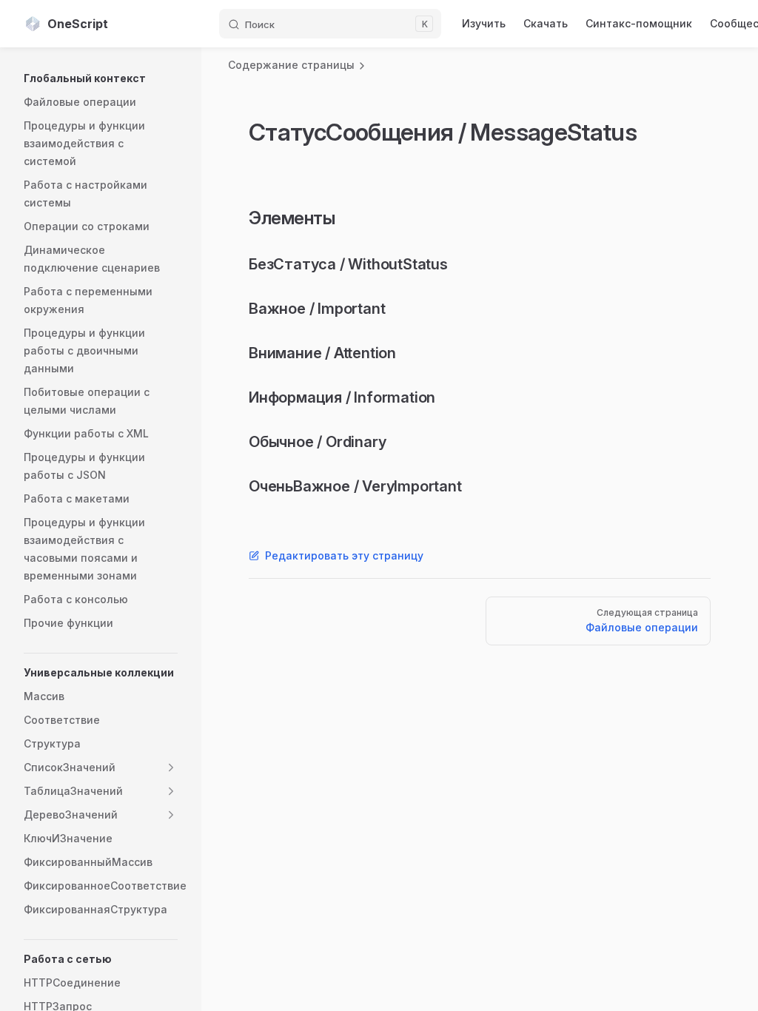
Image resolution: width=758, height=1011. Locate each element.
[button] (101, 78)
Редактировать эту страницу (344, 555)
